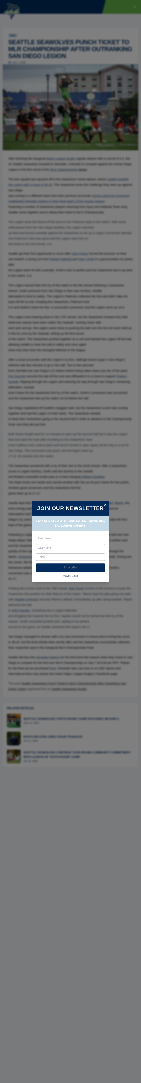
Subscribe (70, 567)
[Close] (105, 505)
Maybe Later (70, 575)
